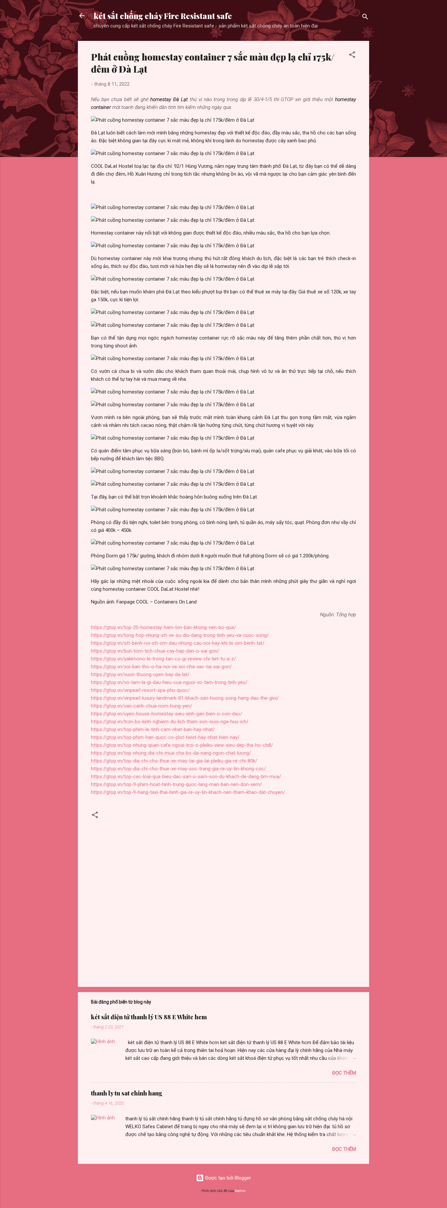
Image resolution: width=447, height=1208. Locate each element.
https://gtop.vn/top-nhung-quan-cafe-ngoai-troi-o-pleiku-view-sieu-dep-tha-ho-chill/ (182, 745)
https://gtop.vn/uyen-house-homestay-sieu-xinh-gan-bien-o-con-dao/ (166, 714)
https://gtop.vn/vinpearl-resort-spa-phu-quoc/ (140, 690)
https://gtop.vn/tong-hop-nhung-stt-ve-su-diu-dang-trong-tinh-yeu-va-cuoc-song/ (180, 635)
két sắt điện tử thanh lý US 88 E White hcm (149, 1017)
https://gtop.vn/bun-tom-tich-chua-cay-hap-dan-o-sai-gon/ (155, 651)
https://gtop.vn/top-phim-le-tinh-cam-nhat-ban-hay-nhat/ (153, 729)
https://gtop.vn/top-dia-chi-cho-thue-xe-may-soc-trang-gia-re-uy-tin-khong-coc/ (178, 769)
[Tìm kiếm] (365, 18)
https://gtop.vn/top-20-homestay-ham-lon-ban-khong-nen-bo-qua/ (163, 627)
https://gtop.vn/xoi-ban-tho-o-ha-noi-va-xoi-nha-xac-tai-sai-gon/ (161, 667)
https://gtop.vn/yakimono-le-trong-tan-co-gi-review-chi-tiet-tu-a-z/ (163, 659)
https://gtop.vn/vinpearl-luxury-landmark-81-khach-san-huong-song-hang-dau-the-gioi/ (185, 698)
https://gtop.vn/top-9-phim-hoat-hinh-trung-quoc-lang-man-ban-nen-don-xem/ (176, 784)
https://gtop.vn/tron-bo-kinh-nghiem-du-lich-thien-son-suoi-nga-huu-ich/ (169, 722)
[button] (352, 56)
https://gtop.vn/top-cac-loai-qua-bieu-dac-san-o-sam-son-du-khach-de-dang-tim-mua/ (186, 776)
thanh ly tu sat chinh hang (126, 1093)
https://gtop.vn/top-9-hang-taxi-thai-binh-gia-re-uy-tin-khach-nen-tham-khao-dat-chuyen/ (188, 792)
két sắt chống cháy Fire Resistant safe (163, 15)
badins (240, 1191)
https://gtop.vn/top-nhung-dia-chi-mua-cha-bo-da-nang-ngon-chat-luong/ (171, 753)
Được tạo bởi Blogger (227, 1178)
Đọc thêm (344, 1073)
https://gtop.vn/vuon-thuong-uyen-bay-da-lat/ (140, 674)
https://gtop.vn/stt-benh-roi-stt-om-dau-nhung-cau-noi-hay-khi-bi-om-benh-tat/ (177, 643)
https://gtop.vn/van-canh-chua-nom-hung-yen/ (141, 706)
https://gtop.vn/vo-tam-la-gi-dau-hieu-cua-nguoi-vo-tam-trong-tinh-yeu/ (169, 682)
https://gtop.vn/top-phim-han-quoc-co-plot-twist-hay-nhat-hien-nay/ (165, 737)
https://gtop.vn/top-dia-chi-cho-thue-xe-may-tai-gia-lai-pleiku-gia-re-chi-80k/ (174, 761)
